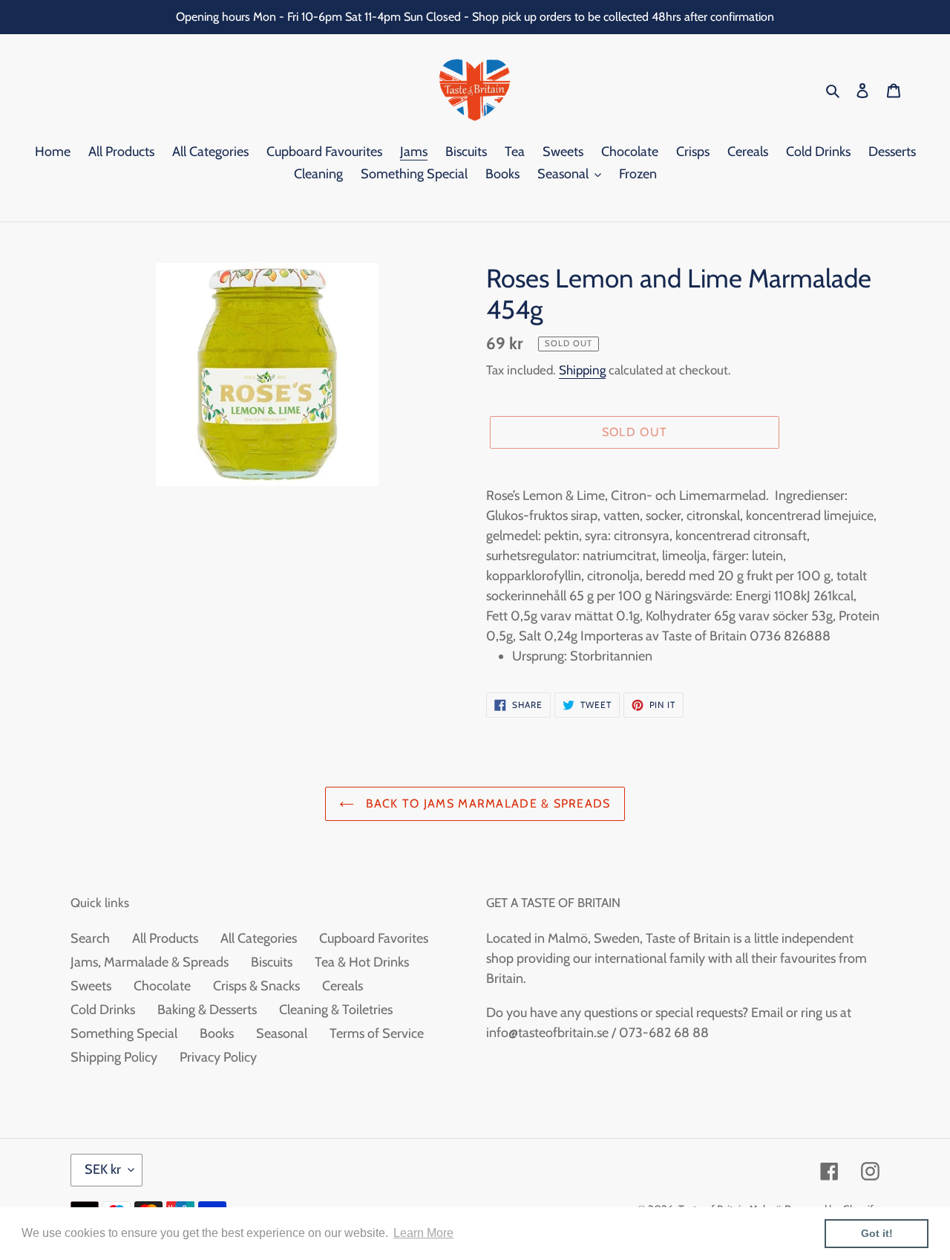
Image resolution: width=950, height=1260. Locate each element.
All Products (165, 938)
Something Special (124, 1033)
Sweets (91, 986)
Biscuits (271, 962)
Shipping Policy (114, 1057)
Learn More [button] (423, 1233)
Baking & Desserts (207, 1009)
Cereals (342, 986)
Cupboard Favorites (373, 938)
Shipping (582, 370)
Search (90, 938)
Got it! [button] (877, 1233)
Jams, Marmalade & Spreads (150, 962)
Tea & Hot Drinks (362, 962)
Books (217, 1033)
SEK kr (103, 1169)
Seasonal (281, 1033)
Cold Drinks (103, 1009)
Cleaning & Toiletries (336, 1009)
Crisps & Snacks (256, 986)
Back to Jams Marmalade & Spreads (485, 803)
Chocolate (162, 986)
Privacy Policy (218, 1057)
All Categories (258, 938)
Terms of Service (377, 1033)
